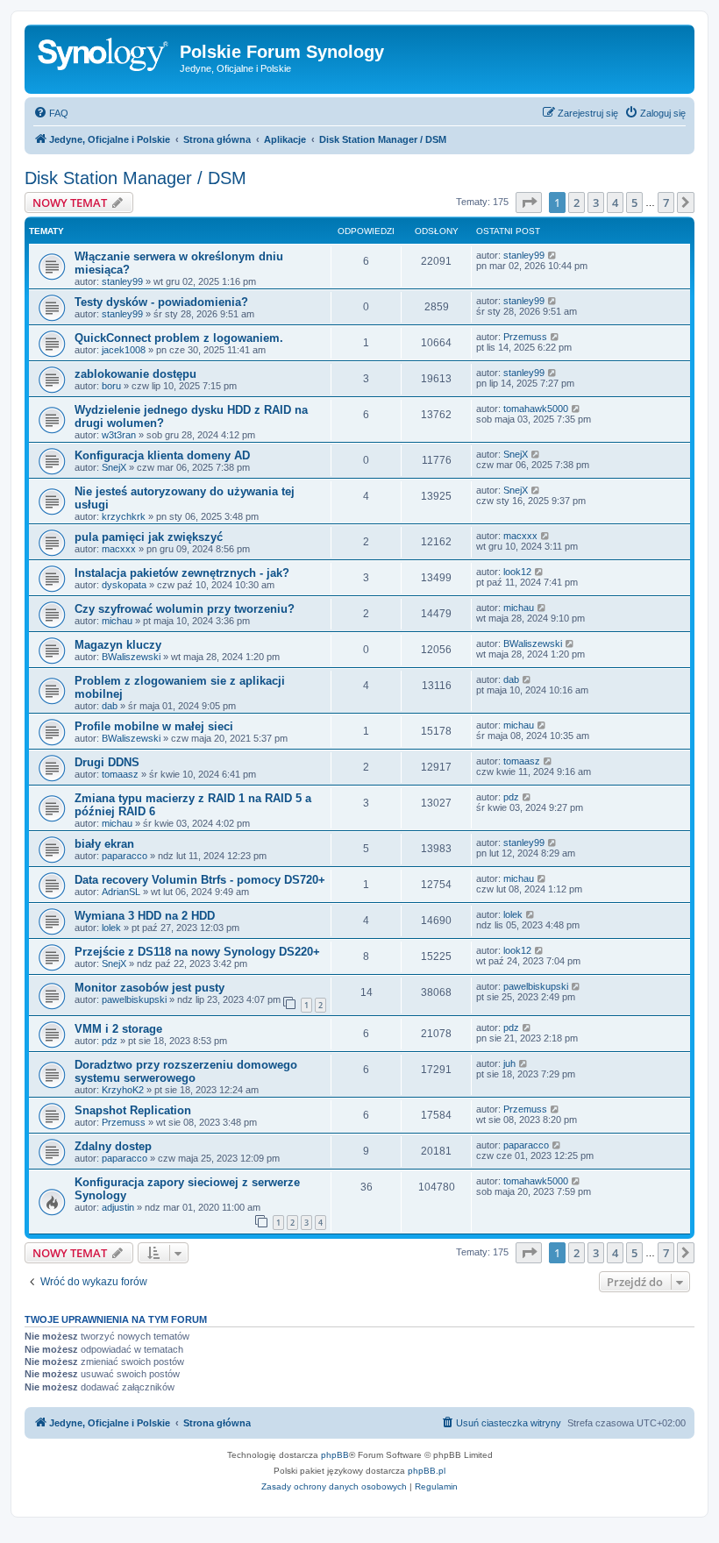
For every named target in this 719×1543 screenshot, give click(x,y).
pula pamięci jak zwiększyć (149, 537)
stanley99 (122, 281)
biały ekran (104, 843)
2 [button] (576, 202)
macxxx (119, 549)
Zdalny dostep (113, 1146)
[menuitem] (50, 113)
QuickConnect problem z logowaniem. (179, 338)
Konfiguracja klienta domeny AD (162, 455)
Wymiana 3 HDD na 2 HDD (145, 915)
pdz (511, 797)
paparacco (124, 855)
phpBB (335, 1455)
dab (109, 705)
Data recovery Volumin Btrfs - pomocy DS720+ (200, 879)
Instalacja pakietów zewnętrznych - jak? (182, 573)
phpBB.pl (426, 1470)
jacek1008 (124, 350)
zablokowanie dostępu (135, 373)
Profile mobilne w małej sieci (154, 726)
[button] (529, 202)
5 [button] (634, 202)
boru (111, 385)
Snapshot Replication (133, 1110)
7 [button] (666, 202)
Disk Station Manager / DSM (135, 178)
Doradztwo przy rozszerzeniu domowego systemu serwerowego (186, 1071)
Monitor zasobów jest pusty (149, 987)
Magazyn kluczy (118, 644)
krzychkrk (124, 516)
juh (509, 1063)
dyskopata (124, 585)
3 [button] (596, 202)
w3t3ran (119, 435)
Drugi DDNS (107, 762)
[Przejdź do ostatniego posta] (553, 255)
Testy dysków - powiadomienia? (161, 302)
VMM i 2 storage (118, 1028)
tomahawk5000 (535, 408)
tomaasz (120, 774)
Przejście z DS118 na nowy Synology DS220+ (197, 951)
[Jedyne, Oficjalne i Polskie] (104, 57)
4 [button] (615, 202)
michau (117, 620)
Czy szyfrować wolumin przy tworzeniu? (185, 608)
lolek (111, 927)
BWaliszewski (131, 656)
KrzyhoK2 (123, 1089)
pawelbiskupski (134, 999)
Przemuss (525, 336)
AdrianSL (121, 891)
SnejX (114, 467)
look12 (517, 571)
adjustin (118, 1207)
